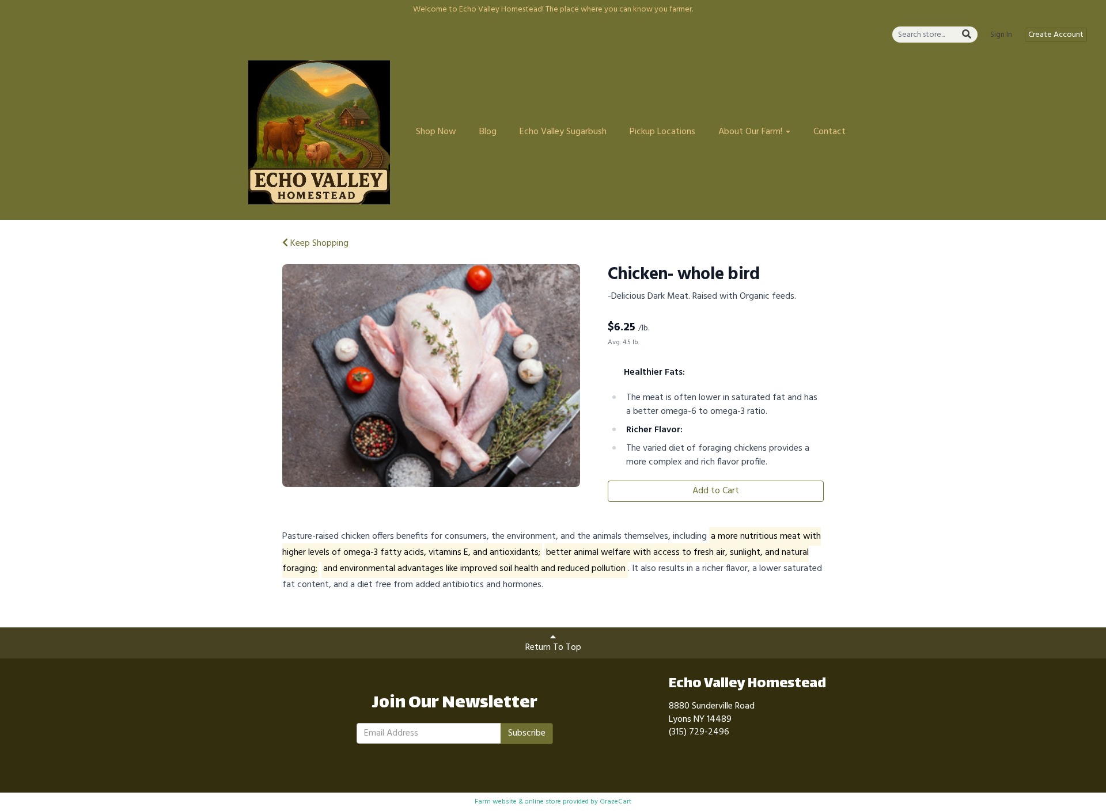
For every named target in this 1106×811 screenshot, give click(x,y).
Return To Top (553, 647)
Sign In (1001, 35)
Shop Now (436, 131)
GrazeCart (615, 802)
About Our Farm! (751, 131)
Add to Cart (715, 490)
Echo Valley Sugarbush (563, 131)
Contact (829, 131)
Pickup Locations (662, 131)
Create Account (1056, 34)
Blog (488, 131)
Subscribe (527, 733)
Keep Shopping (318, 243)
